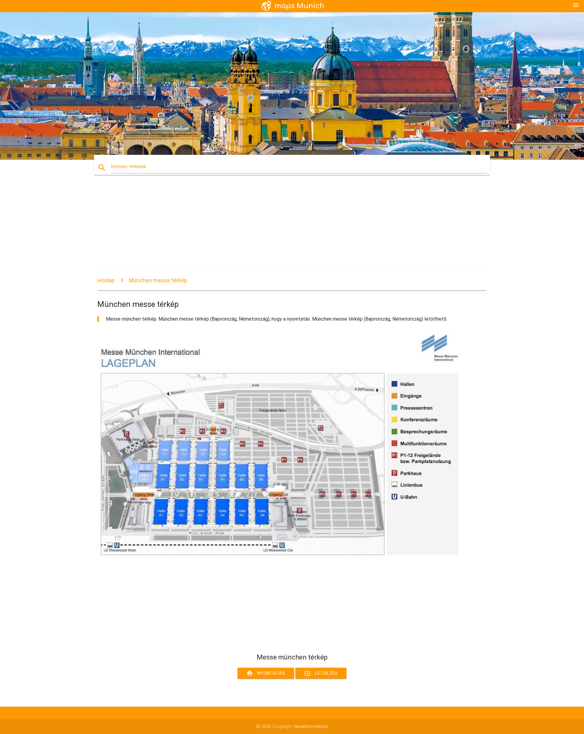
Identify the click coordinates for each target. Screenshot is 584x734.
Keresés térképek (128, 166)
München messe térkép (158, 280)
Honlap (106, 280)
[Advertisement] (279, 228)
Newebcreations (311, 726)
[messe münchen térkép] (279, 557)
